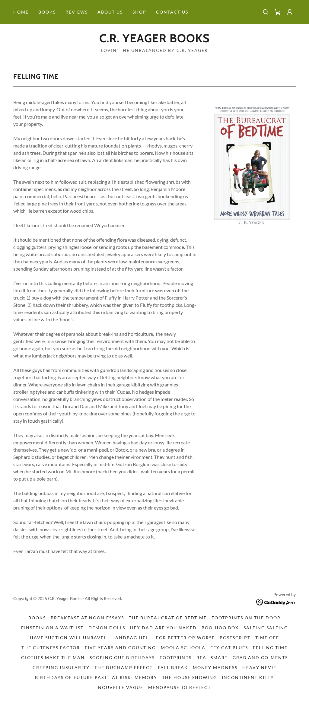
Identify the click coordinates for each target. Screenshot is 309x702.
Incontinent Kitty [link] (248, 677)
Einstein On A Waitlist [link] (52, 627)
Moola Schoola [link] (183, 647)
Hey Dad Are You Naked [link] (163, 627)
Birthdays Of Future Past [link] (71, 677)
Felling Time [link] (270, 647)
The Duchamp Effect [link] (123, 667)
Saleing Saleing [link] (266, 627)
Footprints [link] (175, 657)
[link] (278, 12)
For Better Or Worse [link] (185, 637)
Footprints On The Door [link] (246, 617)
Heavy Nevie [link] (259, 667)
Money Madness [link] (215, 667)
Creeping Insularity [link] (61, 667)
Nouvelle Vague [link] (120, 687)
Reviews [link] (76, 11)
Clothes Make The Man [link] (53, 657)
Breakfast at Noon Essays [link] (87, 617)
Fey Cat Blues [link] (229, 647)
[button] (290, 12)
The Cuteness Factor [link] (50, 647)
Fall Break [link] (173, 667)
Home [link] (21, 11)
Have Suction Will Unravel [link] (68, 637)
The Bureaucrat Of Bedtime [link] (167, 617)
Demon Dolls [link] (106, 627)
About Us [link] (110, 11)
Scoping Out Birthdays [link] (122, 657)
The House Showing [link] (189, 677)
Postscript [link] (235, 637)
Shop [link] (139, 11)
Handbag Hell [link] (131, 637)
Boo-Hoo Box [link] (220, 627)
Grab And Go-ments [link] (260, 657)
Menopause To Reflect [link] (179, 687)
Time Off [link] (267, 637)
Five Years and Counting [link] (120, 647)
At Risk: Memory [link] (134, 677)
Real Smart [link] (212, 657)
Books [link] (47, 11)
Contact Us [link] (172, 11)
